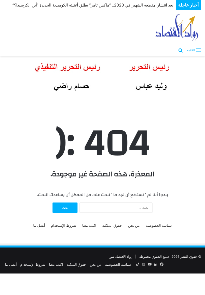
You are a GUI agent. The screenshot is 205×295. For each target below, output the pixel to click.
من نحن (134, 225)
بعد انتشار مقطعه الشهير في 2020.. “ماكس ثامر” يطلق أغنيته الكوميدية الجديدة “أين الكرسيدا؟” (92, 5)
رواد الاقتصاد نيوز (120, 256)
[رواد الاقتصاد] (177, 27)
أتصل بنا (39, 225)
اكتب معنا (89, 225)
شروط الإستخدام (63, 225)
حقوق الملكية (112, 225)
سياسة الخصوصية (159, 225)
